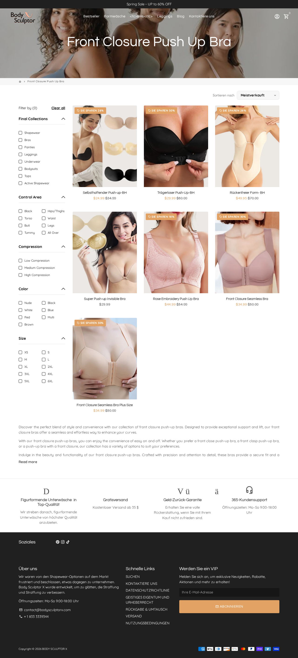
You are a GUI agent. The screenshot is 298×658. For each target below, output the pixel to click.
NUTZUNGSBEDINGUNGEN (147, 623)
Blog (180, 16)
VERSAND (134, 616)
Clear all (58, 108)
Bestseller (91, 16)
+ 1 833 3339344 (34, 616)
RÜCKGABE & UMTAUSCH (146, 609)
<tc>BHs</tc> (141, 16)
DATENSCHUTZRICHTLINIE (147, 590)
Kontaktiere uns (202, 16)
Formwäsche (114, 16)
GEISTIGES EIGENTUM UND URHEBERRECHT (147, 600)
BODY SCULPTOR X (54, 649)
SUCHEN (133, 576)
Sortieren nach (223, 95)
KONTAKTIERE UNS (141, 583)
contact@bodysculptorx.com (45, 610)
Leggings (164, 16)
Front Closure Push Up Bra (45, 81)
